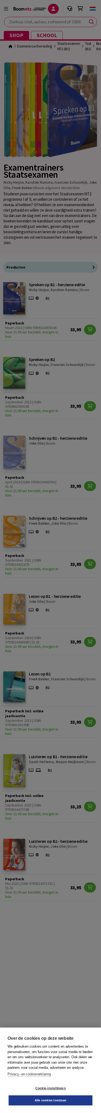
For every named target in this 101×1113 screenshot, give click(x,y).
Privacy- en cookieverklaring (29, 1074)
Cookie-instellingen (50, 1088)
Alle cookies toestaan (50, 1100)
